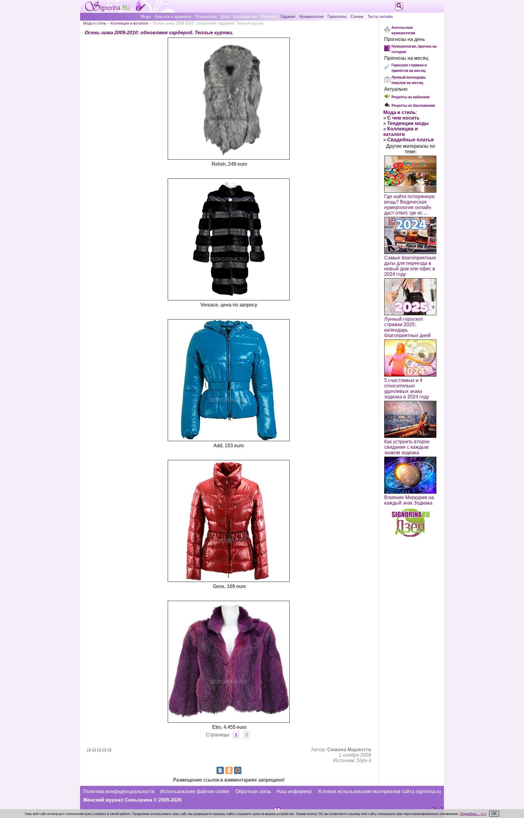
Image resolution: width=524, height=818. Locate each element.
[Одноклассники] (229, 770)
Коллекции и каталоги (129, 23)
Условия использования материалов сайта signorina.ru (379, 791)
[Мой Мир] (237, 770)
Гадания (287, 16)
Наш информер (294, 791)
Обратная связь (253, 791)
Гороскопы (337, 16)
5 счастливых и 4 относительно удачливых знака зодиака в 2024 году (406, 388)
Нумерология (311, 16)
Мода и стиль (94, 23)
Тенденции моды (408, 123)
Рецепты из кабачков (410, 97)
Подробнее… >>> (473, 814)
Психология (206, 16)
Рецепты (269, 16)
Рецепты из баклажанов (413, 105)
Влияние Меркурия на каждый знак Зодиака (409, 500)
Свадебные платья (410, 139)
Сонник (357, 16)
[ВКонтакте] (220, 770)
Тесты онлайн (380, 16)
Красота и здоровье (173, 16)
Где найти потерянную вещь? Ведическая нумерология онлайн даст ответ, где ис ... (409, 204)
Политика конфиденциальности (118, 791)
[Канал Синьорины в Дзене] (410, 535)
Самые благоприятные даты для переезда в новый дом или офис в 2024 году (410, 266)
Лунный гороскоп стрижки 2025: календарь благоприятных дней (407, 327)
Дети (224, 16)
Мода (146, 16)
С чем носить (403, 117)
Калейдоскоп (245, 16)
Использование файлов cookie (195, 791)
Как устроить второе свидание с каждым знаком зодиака (407, 447)
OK (494, 813)
